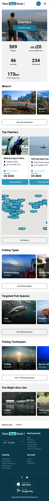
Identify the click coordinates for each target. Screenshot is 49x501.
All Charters (24, 240)
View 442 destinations (24, 122)
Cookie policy (32, 446)
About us (30, 440)
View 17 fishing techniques (24, 378)
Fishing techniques (8, 463)
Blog (28, 437)
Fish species (6, 461)
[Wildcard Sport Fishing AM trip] (15, 160)
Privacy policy (32, 444)
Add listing (31, 463)
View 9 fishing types (24, 286)
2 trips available (15, 182)
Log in (29, 459)
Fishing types (6, 466)
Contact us (31, 442)
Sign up (30, 461)
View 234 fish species (24, 332)
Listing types (6, 468)
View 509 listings (24, 28)
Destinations (6, 459)
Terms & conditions (34, 449)
